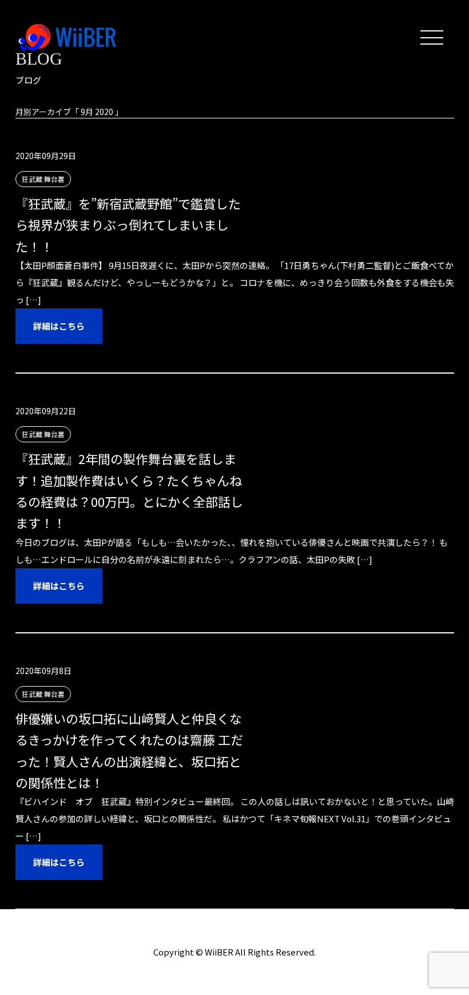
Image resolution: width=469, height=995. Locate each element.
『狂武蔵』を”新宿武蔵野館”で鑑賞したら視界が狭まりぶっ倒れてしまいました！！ (128, 224)
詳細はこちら (59, 326)
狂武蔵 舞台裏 (43, 179)
